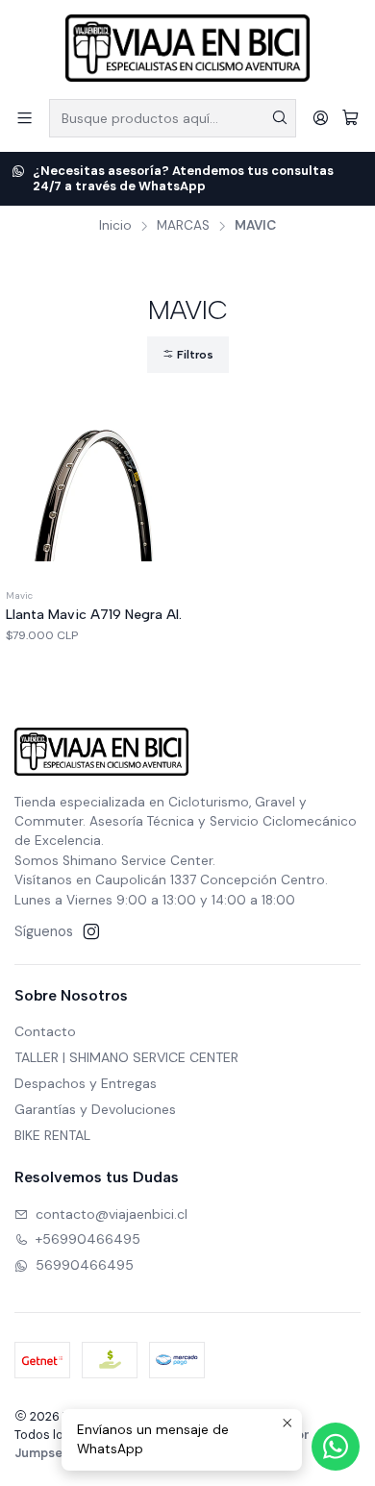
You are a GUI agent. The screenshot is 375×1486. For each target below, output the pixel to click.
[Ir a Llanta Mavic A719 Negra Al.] (94, 495)
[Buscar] (279, 118)
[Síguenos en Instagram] (91, 931)
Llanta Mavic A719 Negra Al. (94, 615)
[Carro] (350, 118)
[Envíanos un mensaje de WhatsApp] (336, 1447)
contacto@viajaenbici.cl (112, 1214)
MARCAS (183, 226)
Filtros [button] (193, 354)
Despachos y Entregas (85, 1083)
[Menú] (25, 118)
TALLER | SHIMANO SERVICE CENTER (126, 1057)
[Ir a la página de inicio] (187, 48)
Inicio (115, 226)
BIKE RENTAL (52, 1135)
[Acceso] (321, 118)
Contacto (45, 1031)
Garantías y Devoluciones (95, 1109)
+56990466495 (88, 1239)
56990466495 (85, 1265)
